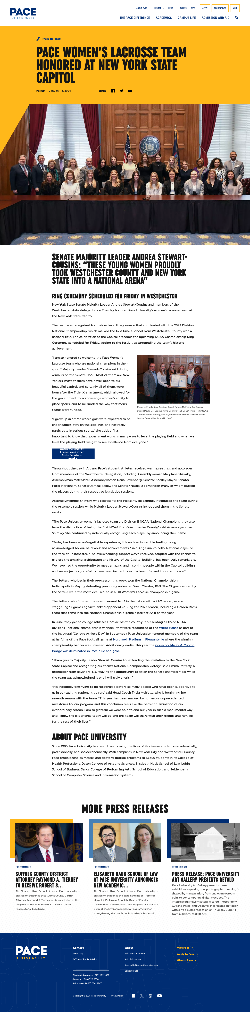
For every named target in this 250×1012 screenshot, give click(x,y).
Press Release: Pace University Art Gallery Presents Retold (205, 876)
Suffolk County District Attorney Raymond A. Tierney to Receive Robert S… (47, 879)
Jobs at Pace (131, 971)
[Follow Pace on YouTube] (159, 995)
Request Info (220, 8)
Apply (204, 8)
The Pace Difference (135, 18)
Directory (78, 953)
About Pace (141, 8)
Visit (235, 8)
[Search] (237, 18)
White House (168, 628)
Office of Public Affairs (85, 959)
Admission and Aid (215, 18)
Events (183, 8)
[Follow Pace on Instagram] (150, 995)
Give (193, 8)
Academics (164, 18)
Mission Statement (135, 953)
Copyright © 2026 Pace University (89, 996)
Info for (157, 8)
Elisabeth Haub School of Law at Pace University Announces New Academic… (126, 879)
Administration (133, 959)
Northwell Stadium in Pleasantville (138, 639)
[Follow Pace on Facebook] (133, 995)
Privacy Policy (116, 996)
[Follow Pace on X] (142, 995)
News (170, 8)
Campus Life (187, 18)
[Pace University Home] (26, 13)
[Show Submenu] (148, 8)
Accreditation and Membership (141, 965)
